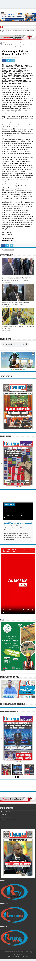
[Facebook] (16, 954)
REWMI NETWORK (26, 952)
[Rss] (14, 954)
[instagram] (21, 954)
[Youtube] (19, 954)
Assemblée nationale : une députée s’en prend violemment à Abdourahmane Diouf (15, 303)
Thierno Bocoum (8, 249)
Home (3, 30)
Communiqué (8, 30)
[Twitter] (18, 954)
